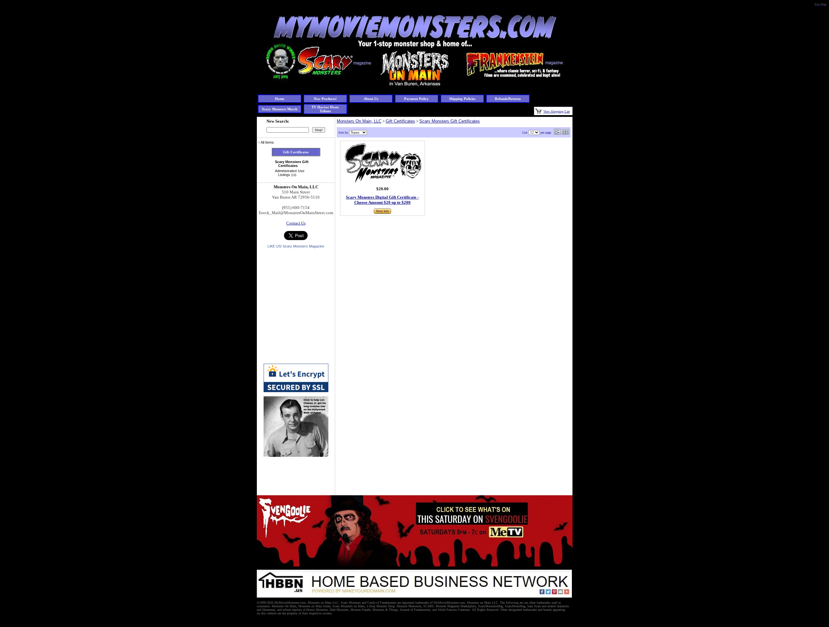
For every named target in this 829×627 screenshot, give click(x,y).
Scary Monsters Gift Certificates (449, 121)
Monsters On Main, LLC (359, 121)
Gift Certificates (400, 121)
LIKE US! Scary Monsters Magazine (295, 246)
